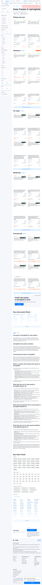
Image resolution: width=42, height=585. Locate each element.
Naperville (29, 320)
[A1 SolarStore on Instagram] (16, 540)
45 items (24, 233)
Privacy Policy (29, 536)
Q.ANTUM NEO (4, 62)
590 (35, 478)
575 (26, 478)
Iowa (21, 499)
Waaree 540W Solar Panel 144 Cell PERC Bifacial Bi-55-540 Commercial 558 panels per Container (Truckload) (20, 252)
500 (29, 476)
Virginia (35, 513)
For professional (24, 558)
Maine (21, 510)
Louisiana (22, 507)
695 (35, 481)
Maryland (21, 513)
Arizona (14, 502)
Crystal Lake (22, 314)
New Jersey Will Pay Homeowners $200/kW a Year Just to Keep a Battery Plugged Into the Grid (26, 545)
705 (14, 483)
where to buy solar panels (23, 337)
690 (32, 481)
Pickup (35, 559)
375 (20, 474)
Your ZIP (37, 3)
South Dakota (36, 499)
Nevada (28, 499)
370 (17, 474)
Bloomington (15, 318)
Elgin (21, 320)
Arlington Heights (16, 314)
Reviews (14, 559)
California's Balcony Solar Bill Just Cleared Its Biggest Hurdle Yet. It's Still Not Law (25, 551)
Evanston (29, 314)
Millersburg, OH (5, 23)
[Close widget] (40, 577)
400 (26, 474)
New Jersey (29, 504)
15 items (22, 50)
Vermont (36, 510)
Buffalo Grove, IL (5, 18)
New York (29, 510)
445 (20, 476)
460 (26, 476)
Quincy (35, 316)
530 (32, 476)
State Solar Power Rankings (17, 572)
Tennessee (36, 502)
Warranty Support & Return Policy (36, 564)
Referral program (24, 562)
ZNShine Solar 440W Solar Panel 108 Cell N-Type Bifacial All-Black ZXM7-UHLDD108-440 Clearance (19, 95)
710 (17, 483)
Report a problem (36, 562)
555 (17, 478)
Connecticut (15, 513)
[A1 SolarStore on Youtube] (17, 540)
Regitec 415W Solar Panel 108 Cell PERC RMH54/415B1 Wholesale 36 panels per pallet (34, 191)
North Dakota (29, 515)
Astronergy (3, 39)
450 (23, 476)
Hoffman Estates (30, 316)
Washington (36, 515)
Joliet (28, 318)
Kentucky (22, 504)
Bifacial (3, 53)
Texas (35, 504)
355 (14, 474)
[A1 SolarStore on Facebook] (13, 540)
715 (20, 483)
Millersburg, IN (5, 19)
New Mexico (29, 507)
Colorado (14, 510)
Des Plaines (22, 318)
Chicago (14, 322)
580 (29, 478)
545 (38, 476)
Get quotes (19, 304)
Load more (27, 326)
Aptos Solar (3, 38)
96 (2, 71)
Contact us (14, 560)
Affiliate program (24, 563)
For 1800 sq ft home (25, 491)
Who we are (14, 558)
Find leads (23, 559)
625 (26, 481)
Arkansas (14, 504)
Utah (35, 507)
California (15, 507)
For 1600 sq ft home (17, 491)
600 (14, 481)
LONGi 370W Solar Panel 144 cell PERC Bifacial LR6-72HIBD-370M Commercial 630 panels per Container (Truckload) (20, 279)
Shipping (35, 558)
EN (37, 540)
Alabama (14, 499)
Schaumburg (36, 320)
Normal (28, 322)
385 (23, 474)
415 (35, 474)
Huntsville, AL (5, 20)
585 (32, 478)
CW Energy (3, 43)
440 (17, 476)
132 (2, 75)
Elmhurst (21, 322)
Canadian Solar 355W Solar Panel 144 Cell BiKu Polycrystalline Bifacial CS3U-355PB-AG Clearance (34, 69)
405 (29, 474)
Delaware (14, 515)
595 (38, 478)
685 (29, 481)
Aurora (14, 316)
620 (23, 481)
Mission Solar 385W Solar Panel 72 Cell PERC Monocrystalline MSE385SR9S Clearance (20, 69)
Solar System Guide (16, 573)
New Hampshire (30, 502)
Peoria (35, 314)
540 (35, 476)
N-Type (3, 58)
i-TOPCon (3, 57)
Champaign (15, 320)
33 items (23, 172)
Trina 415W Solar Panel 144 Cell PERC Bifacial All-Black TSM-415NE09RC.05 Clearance (33, 95)
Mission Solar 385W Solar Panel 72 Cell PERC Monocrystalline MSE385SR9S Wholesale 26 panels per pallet (20, 129)
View (20, 261)
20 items (22, 110)
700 (38, 481)
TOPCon (3, 63)
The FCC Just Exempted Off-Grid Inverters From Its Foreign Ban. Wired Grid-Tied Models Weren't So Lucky (26, 547)
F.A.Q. (35, 565)
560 (20, 478)
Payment (35, 560)
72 (2, 69)
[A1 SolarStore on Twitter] (14, 540)
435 (14, 476)
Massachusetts (23, 515)
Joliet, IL (16, 13)
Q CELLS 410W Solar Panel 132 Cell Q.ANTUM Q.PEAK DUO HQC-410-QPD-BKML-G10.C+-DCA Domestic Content (33, 35)
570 (23, 478)
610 (17, 481)
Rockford (36, 318)
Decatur (21, 316)
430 (38, 474)
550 (14, 478)
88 (2, 70)
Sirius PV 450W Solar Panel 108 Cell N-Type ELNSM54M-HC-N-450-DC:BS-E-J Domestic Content (19, 35)
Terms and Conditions (32, 535)
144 (2, 76)
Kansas (21, 502)
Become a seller (24, 560)
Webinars (14, 576)
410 (32, 474)
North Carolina (30, 513)
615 (20, 481)
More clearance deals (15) (26, 107)
